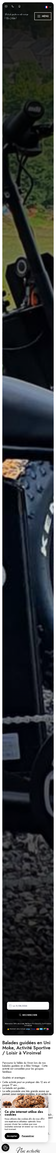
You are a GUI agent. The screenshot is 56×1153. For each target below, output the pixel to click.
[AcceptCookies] (5, 1147)
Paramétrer (28, 1136)
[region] (25, 1118)
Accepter (12, 1136)
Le (14, 1005)
